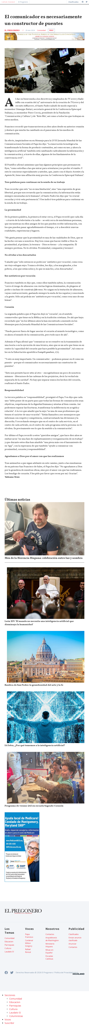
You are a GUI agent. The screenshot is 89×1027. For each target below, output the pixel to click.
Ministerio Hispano (50, 945)
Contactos (50, 934)
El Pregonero (23, 2)
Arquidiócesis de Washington (52, 939)
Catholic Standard (8, 2)
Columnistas (16, 1016)
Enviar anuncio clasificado (75, 939)
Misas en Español (49, 951)
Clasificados (74, 934)
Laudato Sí (15, 1012)
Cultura (8, 948)
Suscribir (9, 1023)
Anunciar (72, 943)
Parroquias (9, 945)
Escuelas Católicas (49, 957)
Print (51, 30)
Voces (8, 1019)
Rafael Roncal (28, 950)
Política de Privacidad (63, 972)
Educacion (9, 941)
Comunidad (41, 30)
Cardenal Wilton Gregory (29, 943)
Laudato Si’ (9, 951)
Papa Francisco (29, 935)
